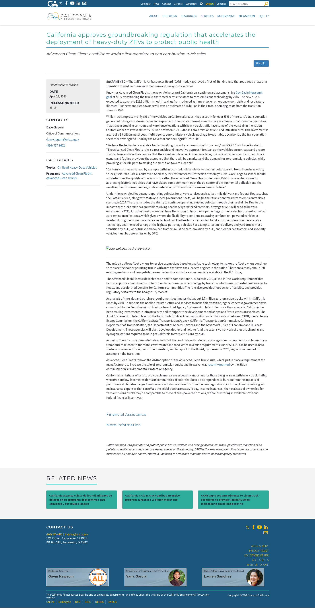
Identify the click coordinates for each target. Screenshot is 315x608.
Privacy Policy (259, 550)
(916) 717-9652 (55, 145)
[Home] (69, 15)
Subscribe (191, 3)
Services (207, 16)
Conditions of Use (256, 555)
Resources (189, 16)
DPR (77, 602)
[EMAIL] (84, 3)
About (154, 16)
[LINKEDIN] (78, 3)
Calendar (146, 3)
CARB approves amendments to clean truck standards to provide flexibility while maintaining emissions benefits (229, 500)
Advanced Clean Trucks (61, 178)
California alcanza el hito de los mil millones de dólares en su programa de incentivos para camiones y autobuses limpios (80, 500)
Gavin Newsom (61, 576)
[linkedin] (265, 527)
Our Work (169, 16)
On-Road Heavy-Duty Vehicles (77, 168)
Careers (178, 3)
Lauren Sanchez (217, 576)
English (209, 3)
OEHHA (99, 602)
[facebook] (253, 527)
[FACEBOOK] (66, 3)
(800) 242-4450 (54, 534)
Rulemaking (226, 16)
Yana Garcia (136, 576)
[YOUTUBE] (72, 3)
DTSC (88, 602)
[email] (265, 532)
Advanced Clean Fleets (77, 174)
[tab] (201, 3)
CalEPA (50, 602)
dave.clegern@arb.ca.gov (62, 139)
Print (261, 63)
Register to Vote (257, 564)
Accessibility (260, 546)
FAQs (156, 3)
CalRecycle (65, 602)
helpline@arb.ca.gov (76, 534)
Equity (264, 16)
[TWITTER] (61, 3)
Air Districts (260, 560)
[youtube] (259, 527)
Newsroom (247, 16)
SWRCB (112, 602)
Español (221, 3)
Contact (166, 3)
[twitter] (247, 527)
